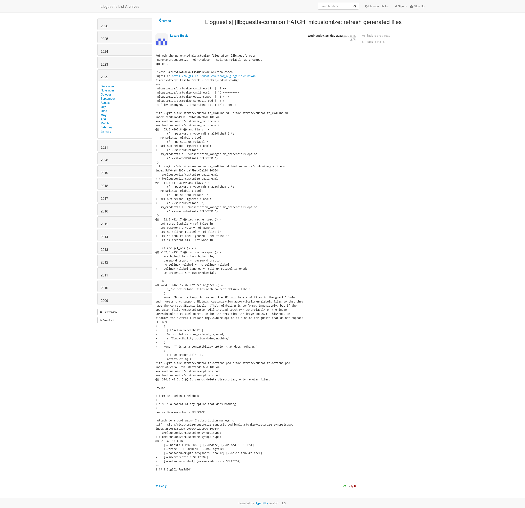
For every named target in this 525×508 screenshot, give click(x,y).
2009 (104, 300)
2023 (104, 64)
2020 (104, 160)
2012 (104, 262)
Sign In (402, 6)
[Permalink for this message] (354, 39)
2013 (104, 249)
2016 (104, 211)
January (106, 131)
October (106, 94)
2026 (104, 25)
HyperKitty (261, 503)
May (103, 115)
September (108, 98)
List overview (109, 312)
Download (108, 320)
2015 (104, 223)
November (107, 90)
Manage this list (378, 6)
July (103, 107)
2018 (104, 185)
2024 (104, 51)
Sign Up (419, 6)
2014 (104, 236)
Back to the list (375, 42)
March (105, 123)
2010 (104, 287)
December (107, 86)
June (104, 111)
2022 (104, 76)
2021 (104, 147)
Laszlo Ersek (179, 35)
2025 (104, 38)
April (103, 119)
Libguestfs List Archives (119, 6)
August (105, 102)
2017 (104, 198)
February (107, 127)
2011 (104, 275)
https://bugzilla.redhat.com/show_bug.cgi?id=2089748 (214, 76)
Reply (162, 486)
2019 (104, 172)
